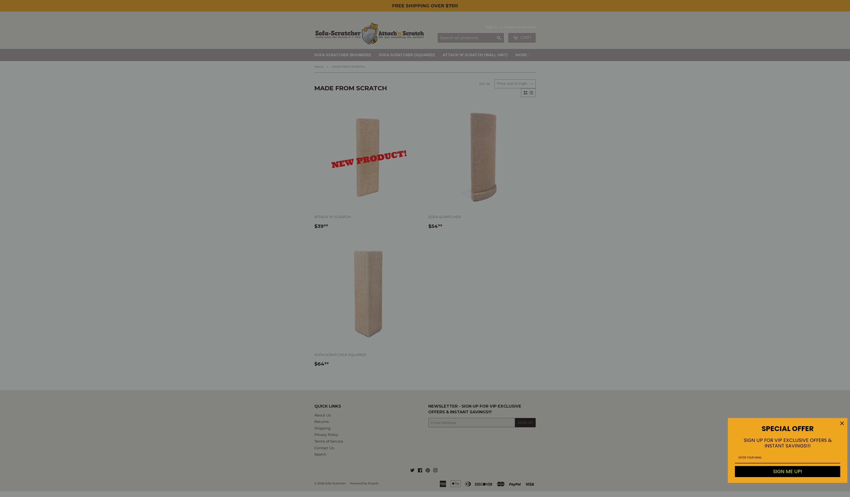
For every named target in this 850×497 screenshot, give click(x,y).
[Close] (842, 423)
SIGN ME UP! (787, 471)
